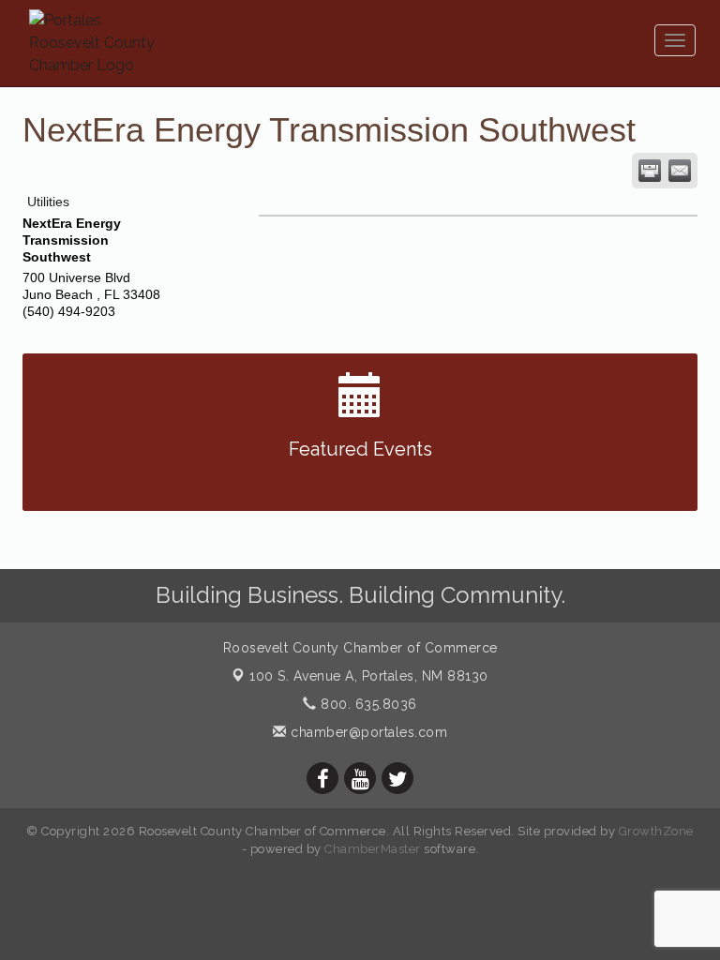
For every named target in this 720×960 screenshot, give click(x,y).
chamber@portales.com (367, 732)
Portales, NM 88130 (368, 675)
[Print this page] (649, 170)
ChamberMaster (372, 849)
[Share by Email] (679, 170)
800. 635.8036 (367, 704)
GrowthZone (656, 831)
